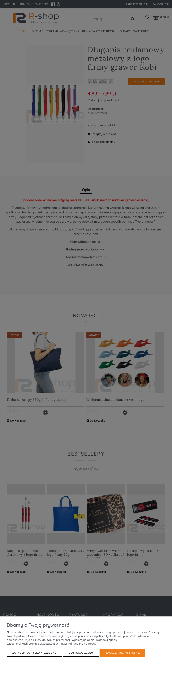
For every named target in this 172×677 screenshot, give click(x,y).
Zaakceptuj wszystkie (123, 652)
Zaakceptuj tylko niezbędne (34, 652)
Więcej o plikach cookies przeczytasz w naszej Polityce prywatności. (51, 643)
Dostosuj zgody (81, 652)
